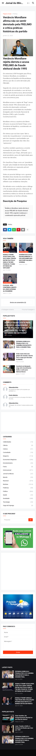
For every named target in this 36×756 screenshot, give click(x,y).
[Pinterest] (18, 229)
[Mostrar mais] (28, 229)
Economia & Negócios (18, 459)
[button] (3, 3)
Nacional (18, 481)
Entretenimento (18, 463)
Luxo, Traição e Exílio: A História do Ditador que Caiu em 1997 (24, 728)
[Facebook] (5, 229)
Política (15, 14)
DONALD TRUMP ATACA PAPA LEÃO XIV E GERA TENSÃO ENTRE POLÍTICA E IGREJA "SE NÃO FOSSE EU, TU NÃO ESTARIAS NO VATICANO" (9, 261)
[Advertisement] (18, 571)
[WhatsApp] (14, 229)
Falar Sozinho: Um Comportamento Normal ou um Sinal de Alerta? (23, 717)
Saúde (18, 495)
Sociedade (18, 498)
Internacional (18, 470)
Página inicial (7, 14)
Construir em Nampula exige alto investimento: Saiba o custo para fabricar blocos (24, 369)
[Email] (23, 229)
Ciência (18, 445)
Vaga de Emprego (18, 505)
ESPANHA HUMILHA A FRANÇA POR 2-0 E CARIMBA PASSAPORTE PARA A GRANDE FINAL (23, 344)
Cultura (18, 449)
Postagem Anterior (8, 309)
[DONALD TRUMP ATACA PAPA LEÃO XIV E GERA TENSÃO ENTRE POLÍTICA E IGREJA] (8, 687)
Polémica (18, 488)
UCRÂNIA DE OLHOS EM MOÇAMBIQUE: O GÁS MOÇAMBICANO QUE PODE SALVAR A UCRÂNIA (25, 258)
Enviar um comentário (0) (18, 302)
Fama (18, 466)
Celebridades (18, 442)
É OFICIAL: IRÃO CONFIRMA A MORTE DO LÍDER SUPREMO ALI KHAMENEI (9, 288)
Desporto (18, 456)
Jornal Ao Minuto (15, 3)
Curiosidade (18, 452)
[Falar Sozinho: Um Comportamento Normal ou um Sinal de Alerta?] (8, 719)
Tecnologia (18, 502)
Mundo (18, 477)
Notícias (18, 484)
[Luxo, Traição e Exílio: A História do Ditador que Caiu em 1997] (8, 729)
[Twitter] (10, 229)
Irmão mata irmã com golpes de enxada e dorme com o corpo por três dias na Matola (24, 356)
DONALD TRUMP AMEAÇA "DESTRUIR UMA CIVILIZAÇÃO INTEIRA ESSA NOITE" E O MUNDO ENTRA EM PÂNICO (24, 700)
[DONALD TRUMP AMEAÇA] (8, 701)
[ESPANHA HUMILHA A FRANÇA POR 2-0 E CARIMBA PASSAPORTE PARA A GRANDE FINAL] (9, 344)
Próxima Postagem (28, 309)
